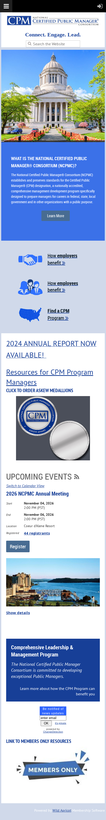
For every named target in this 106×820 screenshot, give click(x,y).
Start (9, 503)
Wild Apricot (62, 810)
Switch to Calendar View (25, 485)
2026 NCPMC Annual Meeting (37, 493)
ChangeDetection (53, 731)
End (8, 515)
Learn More (55, 215)
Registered (12, 533)
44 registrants (37, 533)
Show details (18, 612)
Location (11, 526)
